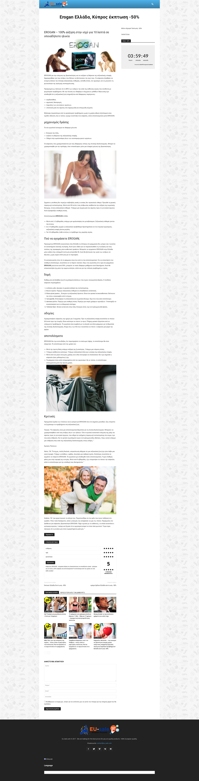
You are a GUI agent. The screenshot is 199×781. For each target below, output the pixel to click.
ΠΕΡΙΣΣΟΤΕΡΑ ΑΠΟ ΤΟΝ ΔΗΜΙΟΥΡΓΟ (72, 592)
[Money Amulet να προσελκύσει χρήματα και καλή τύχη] (105, 604)
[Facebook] (88, 749)
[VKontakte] (105, 749)
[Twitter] (94, 749)
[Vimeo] (99, 749)
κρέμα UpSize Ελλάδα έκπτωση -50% (103, 585)
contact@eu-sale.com (104, 743)
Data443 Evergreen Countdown (146, 64)
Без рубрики (48, 611)
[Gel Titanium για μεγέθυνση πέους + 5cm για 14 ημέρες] (55, 604)
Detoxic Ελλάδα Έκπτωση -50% (55, 585)
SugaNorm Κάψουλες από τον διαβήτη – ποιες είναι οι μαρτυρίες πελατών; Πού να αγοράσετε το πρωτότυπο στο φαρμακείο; (79, 644)
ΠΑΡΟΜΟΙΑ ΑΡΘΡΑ (51, 592)
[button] (152, 4)
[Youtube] (111, 749)
